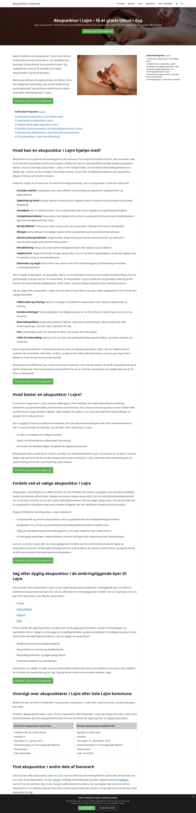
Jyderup (21, 614)
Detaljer (122, 803)
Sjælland (150, 3)
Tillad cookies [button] (87, 808)
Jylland (131, 3)
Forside (120, 3)
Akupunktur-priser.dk (26, 3)
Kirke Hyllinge (24, 609)
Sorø (19, 620)
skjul (43, 111)
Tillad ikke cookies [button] (107, 808)
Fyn (140, 3)
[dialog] (98, 803)
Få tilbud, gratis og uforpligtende (98, 31)
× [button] (193, 797)
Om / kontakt (165, 3)
